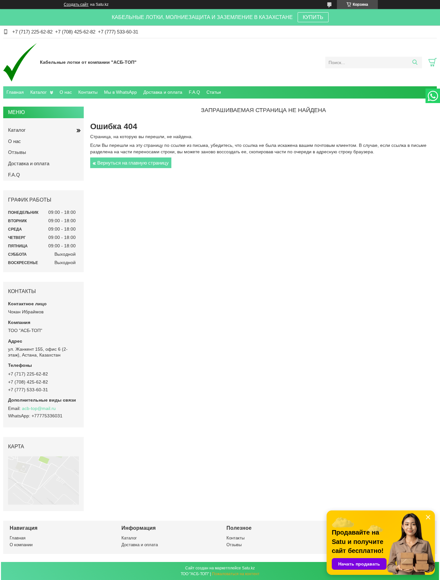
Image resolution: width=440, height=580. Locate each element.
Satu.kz (248, 568)
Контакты (88, 92)
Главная (15, 92)
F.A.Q (194, 92)
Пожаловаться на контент (236, 574)
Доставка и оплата (162, 92)
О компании (21, 544)
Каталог (38, 92)
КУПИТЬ (313, 17)
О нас (66, 92)
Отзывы (17, 152)
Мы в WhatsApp (120, 92)
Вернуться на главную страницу (133, 163)
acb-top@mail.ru (39, 408)
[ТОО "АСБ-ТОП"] (20, 62)
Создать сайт (76, 4)
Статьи (213, 92)
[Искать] (414, 62)
